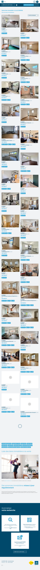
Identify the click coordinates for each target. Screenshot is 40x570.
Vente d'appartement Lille (6, 443)
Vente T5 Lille (10, 445)
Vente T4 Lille (4, 445)
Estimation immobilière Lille (25, 447)
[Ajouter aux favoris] (3, 16)
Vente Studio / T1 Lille (16, 443)
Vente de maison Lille (17, 445)
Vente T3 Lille (29, 443)
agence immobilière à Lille (8, 480)
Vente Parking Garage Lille (27, 445)
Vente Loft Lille (4, 447)
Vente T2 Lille (23, 443)
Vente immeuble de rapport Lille (14, 447)
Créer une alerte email (19, 551)
